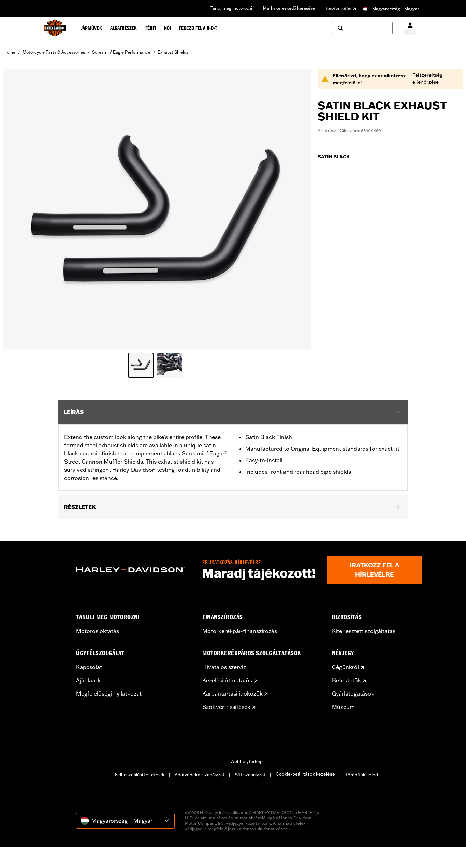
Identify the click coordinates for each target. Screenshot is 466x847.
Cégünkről (345, 666)
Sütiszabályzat (250, 774)
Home (9, 52)
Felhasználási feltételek (139, 774)
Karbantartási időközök (232, 693)
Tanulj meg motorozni (231, 8)
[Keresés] (362, 28)
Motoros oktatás (97, 631)
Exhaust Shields (173, 52)
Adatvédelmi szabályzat (199, 774)
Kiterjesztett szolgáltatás (363, 631)
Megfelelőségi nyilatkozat (109, 693)
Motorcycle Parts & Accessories (54, 52)
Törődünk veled (361, 774)
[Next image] (297, 209)
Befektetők (346, 680)
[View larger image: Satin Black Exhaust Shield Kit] (157, 208)
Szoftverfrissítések (226, 706)
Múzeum (343, 706)
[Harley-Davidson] (134, 570)
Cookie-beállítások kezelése (305, 774)
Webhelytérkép (246, 761)
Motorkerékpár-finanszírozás (239, 631)
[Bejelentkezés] (410, 28)
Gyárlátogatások (353, 693)
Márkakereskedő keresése (289, 8)
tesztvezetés (338, 8)
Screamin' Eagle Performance (121, 52)
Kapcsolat (89, 666)
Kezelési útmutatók (227, 680)
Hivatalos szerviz (224, 666)
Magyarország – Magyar (395, 8)
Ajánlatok (88, 680)
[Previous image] (17, 209)
